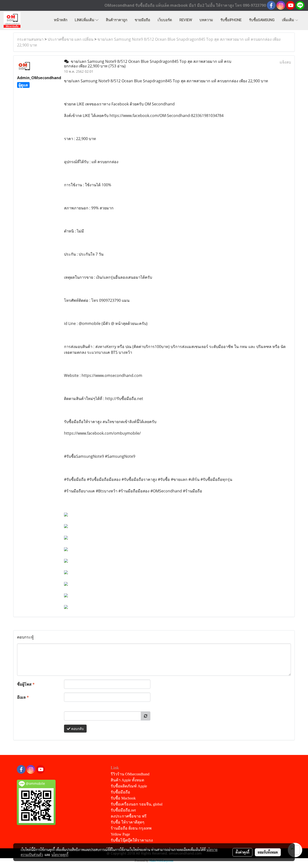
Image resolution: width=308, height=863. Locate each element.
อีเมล (23, 697)
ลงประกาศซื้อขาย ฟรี (129, 816)
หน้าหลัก (60, 20)
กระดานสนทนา (30, 39)
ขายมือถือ (142, 20)
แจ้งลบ (285, 62)
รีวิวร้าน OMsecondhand (130, 774)
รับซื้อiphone (231, 20)
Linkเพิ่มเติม (85, 20)
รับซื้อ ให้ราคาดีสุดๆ (127, 822)
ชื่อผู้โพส (26, 684)
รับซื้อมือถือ (120, 792)
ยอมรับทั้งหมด (268, 852)
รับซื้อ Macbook (123, 798)
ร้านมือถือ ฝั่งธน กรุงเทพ (131, 828)
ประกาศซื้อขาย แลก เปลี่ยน (70, 39)
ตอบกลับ (77, 728)
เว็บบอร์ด (165, 20)
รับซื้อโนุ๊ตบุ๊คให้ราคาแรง (132, 840)
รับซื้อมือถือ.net (123, 810)
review (186, 20)
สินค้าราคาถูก (116, 20)
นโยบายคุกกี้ (59, 854)
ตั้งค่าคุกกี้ (242, 852)
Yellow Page (120, 834)
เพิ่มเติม (288, 20)
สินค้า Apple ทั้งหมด (127, 780)
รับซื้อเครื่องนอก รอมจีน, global (136, 804)
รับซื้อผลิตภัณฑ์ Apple (129, 786)
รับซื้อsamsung (262, 20)
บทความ (206, 20)
